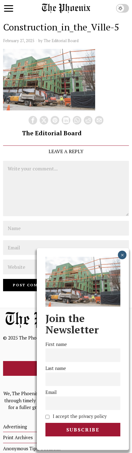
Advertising (15, 426)
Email (51, 392)
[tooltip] (33, 120)
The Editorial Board (61, 40)
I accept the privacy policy (79, 416)
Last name (55, 368)
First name (56, 344)
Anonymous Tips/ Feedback (31, 448)
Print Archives (18, 437)
